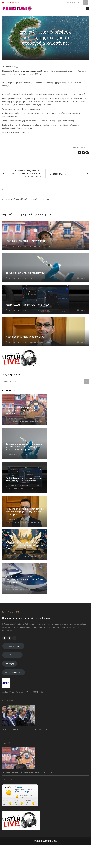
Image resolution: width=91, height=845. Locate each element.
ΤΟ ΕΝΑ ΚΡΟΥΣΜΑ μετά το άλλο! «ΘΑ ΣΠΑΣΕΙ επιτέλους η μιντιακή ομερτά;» (34, 730)
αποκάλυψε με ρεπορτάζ (32, 71)
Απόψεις (33, 342)
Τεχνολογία (43, 246)
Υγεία (50, 246)
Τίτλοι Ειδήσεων (23, 246)
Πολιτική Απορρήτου (12, 655)
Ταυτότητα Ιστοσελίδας (13, 646)
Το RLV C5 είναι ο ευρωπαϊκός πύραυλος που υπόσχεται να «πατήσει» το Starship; (24, 579)
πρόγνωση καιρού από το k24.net (20, 807)
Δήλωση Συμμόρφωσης (13, 672)
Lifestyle (34, 246)
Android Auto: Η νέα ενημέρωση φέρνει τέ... (29, 304)
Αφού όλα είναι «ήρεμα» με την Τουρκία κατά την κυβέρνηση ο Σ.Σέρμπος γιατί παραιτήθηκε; (25, 511)
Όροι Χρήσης (10, 664)
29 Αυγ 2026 (12, 246)
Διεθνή (40, 342)
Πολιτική (47, 342)
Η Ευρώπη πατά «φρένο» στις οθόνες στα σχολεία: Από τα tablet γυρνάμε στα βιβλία (24, 545)
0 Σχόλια (82, 246)
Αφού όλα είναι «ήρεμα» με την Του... (25, 336)
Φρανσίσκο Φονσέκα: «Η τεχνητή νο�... (27, 240)
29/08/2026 (12, 418)
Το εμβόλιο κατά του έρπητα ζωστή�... (26, 272)
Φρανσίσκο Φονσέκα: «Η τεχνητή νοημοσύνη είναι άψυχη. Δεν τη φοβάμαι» (21, 410)
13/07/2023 (9, 735)
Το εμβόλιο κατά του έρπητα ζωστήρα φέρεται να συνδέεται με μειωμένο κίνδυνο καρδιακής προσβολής (24, 446)
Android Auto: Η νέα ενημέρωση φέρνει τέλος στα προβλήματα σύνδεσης (24, 479)
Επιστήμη (24, 590)
